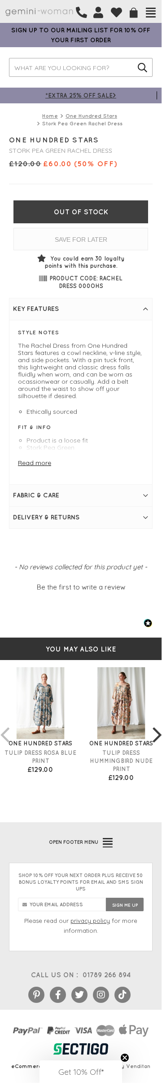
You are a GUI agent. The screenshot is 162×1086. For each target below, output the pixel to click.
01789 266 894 (107, 975)
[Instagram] (101, 995)
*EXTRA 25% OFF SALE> (80, 95)
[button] (81, 586)
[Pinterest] (36, 995)
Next (157, 725)
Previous (4, 725)
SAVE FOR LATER (81, 239)
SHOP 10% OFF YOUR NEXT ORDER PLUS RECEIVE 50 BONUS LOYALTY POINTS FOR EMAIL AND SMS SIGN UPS (80, 882)
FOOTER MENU (73, 842)
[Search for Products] (142, 67)
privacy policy (90, 920)
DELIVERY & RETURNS (46, 517)
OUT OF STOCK (81, 212)
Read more (34, 463)
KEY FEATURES (36, 308)
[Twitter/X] (79, 995)
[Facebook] (58, 995)
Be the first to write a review (81, 587)
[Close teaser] (124, 1057)
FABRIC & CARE (36, 495)
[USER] (98, 12)
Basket (134, 13)
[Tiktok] (122, 995)
